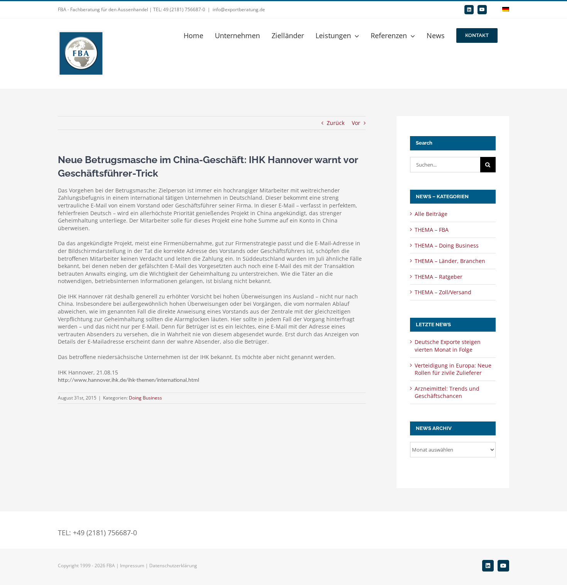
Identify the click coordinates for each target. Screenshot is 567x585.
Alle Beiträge (431, 213)
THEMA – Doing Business (447, 245)
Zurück (335, 122)
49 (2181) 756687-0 (184, 9)
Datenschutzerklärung (173, 565)
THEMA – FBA (432, 229)
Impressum (132, 565)
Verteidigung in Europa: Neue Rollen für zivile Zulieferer (453, 369)
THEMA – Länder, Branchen (450, 261)
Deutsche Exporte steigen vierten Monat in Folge (448, 345)
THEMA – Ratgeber (438, 276)
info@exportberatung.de (239, 9)
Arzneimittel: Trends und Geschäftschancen (447, 392)
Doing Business (145, 397)
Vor (356, 122)
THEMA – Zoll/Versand (443, 292)
